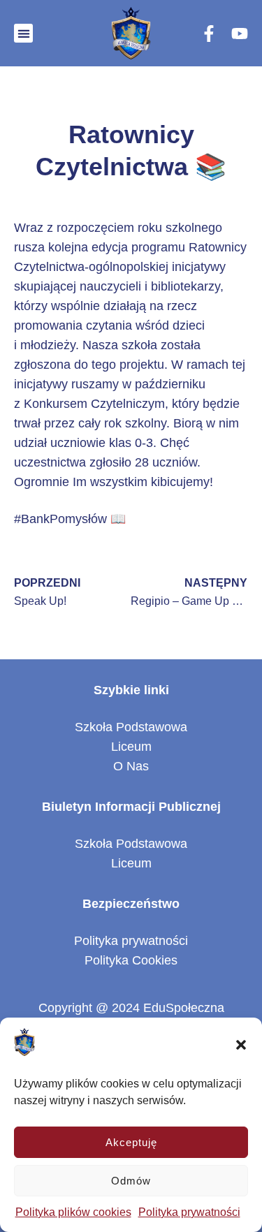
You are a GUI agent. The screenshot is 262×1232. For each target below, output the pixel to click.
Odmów (131, 1181)
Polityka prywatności (189, 1212)
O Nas (131, 766)
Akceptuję (131, 1142)
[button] (241, 1045)
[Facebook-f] (209, 33)
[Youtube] (239, 33)
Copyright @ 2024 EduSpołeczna (131, 1008)
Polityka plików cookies (73, 1212)
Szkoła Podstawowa (131, 727)
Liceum (131, 747)
